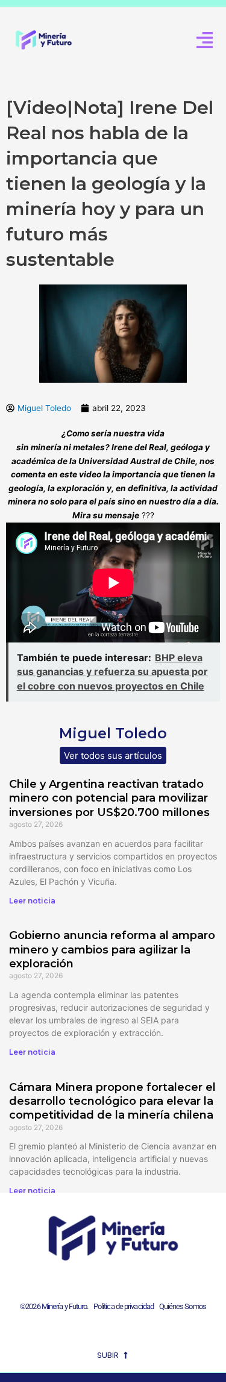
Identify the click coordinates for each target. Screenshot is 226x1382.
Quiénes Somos (182, 1306)
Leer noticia (32, 900)
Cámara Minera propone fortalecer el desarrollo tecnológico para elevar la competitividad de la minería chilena (112, 1101)
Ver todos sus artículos (113, 755)
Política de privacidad (122, 1306)
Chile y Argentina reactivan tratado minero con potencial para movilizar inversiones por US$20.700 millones (109, 798)
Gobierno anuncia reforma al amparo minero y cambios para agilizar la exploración (112, 949)
